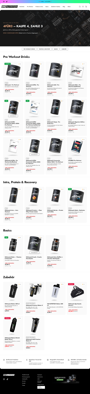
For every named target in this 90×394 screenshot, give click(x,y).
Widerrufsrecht (40, 384)
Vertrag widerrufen (40, 387)
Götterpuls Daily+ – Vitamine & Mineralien (13, 257)
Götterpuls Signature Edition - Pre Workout (76, 122)
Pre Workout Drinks (29, 49)
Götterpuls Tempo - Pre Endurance (53, 122)
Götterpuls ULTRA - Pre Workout (32, 85)
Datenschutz (40, 377)
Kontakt (23, 383)
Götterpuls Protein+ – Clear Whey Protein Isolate (34, 211)
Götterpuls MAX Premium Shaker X (33, 340)
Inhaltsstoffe (24, 379)
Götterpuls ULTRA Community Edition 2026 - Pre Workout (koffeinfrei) (33, 123)
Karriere (24, 381)
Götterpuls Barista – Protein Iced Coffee (55, 211)
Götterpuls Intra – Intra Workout (11, 211)
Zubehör (64, 49)
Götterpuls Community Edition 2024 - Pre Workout (55, 161)
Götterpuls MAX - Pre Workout (53, 85)
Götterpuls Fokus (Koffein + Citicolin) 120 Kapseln (55, 257)
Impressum (39, 374)
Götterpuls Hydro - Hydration (76, 210)
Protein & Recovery (44, 49)
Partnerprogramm (26, 377)
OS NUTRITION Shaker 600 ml (55, 304)
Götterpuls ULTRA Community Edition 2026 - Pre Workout (12, 123)
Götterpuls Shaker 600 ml (12, 304)
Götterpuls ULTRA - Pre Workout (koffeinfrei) (11, 161)
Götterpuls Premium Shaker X (34, 305)
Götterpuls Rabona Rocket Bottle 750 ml (12, 338)
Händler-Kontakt (25, 374)
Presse (23, 385)
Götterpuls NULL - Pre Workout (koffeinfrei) (74, 85)
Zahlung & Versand (39, 381)
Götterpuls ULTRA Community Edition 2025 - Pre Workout (33, 162)
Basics (56, 49)
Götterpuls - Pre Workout (12, 85)
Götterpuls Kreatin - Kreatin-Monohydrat (34, 257)
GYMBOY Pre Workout (74, 160)
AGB (38, 379)
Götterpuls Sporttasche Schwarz (74, 304)
